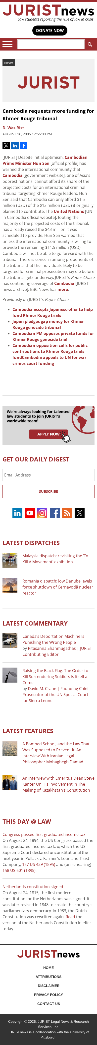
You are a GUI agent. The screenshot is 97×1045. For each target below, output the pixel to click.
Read (70, 916)
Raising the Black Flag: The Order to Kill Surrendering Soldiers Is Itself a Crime (55, 676)
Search (90, 44)
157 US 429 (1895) (38, 864)
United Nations (69, 211)
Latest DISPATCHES (31, 543)
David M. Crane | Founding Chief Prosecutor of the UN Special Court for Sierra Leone (55, 694)
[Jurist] (48, 13)
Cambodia (12, 175)
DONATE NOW (50, 30)
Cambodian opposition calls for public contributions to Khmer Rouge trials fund (50, 351)
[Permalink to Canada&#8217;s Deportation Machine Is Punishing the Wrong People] (9, 640)
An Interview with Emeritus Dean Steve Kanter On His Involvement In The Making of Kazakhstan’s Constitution (58, 784)
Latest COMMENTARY (35, 623)
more (62, 289)
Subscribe (48, 491)
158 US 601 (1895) (19, 870)
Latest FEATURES (27, 731)
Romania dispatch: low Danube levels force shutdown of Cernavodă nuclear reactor (57, 587)
